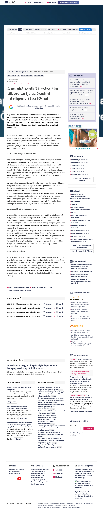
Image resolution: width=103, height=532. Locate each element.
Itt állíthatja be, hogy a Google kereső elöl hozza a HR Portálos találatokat (38, 107)
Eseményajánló (14, 298)
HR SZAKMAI (12, 30)
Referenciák (61, 503)
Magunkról (70, 503)
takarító (74, 212)
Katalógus (51, 2)
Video (13, 466)
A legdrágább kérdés (85, 359)
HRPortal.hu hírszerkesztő (21, 84)
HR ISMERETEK (28, 30)
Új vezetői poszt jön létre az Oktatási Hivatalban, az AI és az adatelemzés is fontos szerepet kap (51, 400)
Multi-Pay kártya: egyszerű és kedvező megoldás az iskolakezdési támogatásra (80, 101)
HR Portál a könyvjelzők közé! (42, 287)
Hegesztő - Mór (80, 233)
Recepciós (78, 236)
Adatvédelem (88, 503)
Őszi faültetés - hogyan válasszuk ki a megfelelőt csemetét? (79, 311)
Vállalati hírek (31, 33)
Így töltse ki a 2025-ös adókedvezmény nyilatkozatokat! (16, 471)
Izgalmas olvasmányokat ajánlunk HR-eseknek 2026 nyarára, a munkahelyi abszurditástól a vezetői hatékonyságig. (84, 473)
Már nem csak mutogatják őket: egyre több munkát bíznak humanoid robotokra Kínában (51, 394)
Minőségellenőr (80, 230)
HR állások (78, 156)
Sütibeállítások (70, 505)
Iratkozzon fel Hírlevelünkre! (19, 287)
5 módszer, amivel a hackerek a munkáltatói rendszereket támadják (50, 434)
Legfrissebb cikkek (15, 33)
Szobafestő (75, 204)
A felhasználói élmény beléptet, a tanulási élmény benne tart (81, 397)
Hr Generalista (79, 174)
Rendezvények (80, 261)
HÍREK (20, 30)
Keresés (73, 425)
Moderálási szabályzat (45, 505)
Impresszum (51, 503)
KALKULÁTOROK (40, 30)
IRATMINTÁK (73, 30)
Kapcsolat (79, 503)
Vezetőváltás (65, 33)
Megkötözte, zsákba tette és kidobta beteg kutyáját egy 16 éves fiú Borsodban (81, 344)
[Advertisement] (36, 339)
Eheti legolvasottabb (86, 33)
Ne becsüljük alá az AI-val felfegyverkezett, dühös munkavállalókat (47, 421)
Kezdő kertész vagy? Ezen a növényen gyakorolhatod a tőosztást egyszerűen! (80, 304)
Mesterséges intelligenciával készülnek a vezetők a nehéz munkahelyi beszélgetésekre (51, 428)
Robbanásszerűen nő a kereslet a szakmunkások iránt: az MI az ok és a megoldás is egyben (51, 441)
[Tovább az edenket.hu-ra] (82, 298)
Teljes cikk (12, 402)
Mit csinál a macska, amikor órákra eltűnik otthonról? (80, 331)
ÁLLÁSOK (62, 30)
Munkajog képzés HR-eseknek (81, 271)
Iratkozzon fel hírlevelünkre (72, 508)
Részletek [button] (49, 304)
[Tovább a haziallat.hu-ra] (82, 326)
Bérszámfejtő (79, 160)
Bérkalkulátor (39, 2)
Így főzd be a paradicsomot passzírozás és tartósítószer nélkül (80, 318)
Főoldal (11, 72)
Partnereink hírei (82, 292)
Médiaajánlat (59, 505)
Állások (77, 191)
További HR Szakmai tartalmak (81, 412)
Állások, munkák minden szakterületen (82, 247)
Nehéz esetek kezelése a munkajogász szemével (79, 275)
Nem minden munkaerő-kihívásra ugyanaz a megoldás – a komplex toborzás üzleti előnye (81, 93)
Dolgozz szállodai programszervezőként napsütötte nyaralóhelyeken (80, 196)
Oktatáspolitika (49, 33)
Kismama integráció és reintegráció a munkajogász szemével (81, 281)
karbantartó (75, 201)
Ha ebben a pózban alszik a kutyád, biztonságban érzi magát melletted (82, 337)
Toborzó (77, 165)
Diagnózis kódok (80, 421)
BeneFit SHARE (85, 30)
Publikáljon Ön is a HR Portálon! (20, 290)
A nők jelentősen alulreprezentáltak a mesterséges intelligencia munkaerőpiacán (51, 407)
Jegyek (61, 304)
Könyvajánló (38, 466)
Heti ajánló (78, 75)
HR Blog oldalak (81, 355)
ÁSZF (44, 503)
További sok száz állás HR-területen (82, 180)
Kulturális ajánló (85, 466)
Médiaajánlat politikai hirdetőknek (49, 508)
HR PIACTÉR (52, 30)
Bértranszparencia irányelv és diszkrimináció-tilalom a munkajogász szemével (81, 266)
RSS (39, 503)
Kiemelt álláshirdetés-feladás (82, 251)
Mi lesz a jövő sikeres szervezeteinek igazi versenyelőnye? (77, 116)
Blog (28, 2)
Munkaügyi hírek (22, 72)
